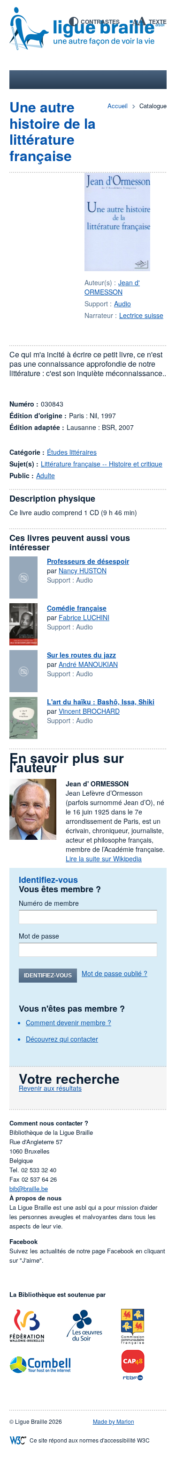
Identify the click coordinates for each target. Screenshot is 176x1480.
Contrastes (100, 21)
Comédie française (77, 608)
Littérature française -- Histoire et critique (101, 463)
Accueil (117, 105)
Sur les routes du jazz (81, 654)
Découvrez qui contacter (62, 1038)
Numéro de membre (49, 903)
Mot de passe (39, 935)
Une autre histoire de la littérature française (52, 130)
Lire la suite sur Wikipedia (104, 858)
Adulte (45, 475)
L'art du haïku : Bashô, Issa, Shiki (100, 701)
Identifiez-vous (48, 975)
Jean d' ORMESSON (112, 287)
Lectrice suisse (141, 315)
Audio (122, 303)
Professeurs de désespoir (88, 561)
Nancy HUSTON (83, 570)
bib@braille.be (28, 1188)
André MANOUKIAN (88, 664)
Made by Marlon (113, 1421)
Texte (158, 21)
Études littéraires (72, 452)
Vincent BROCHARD (89, 711)
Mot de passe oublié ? (114, 973)
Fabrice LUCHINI (84, 617)
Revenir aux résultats (50, 1088)
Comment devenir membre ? (68, 1022)
